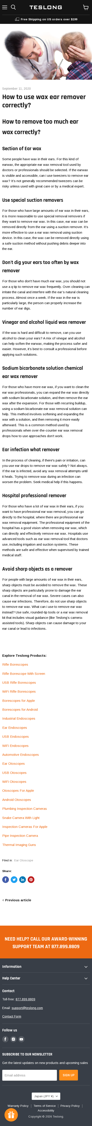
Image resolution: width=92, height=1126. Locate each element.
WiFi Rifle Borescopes (19, 691)
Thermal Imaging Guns (19, 845)
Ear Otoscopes (13, 763)
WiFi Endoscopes (15, 746)
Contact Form (11, 1016)
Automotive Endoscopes (20, 754)
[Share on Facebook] (5, 879)
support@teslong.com (27, 1008)
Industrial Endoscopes (18, 718)
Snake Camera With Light (21, 818)
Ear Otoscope (23, 860)
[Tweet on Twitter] (14, 879)
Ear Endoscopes (14, 727)
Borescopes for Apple (18, 700)
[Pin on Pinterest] (31, 879)
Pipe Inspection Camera (20, 835)
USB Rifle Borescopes (19, 682)
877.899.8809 (25, 999)
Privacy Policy (70, 1105)
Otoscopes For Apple (18, 790)
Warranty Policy (18, 1105)
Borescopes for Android (20, 709)
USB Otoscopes (14, 773)
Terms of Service (44, 1105)
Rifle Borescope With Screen (23, 673)
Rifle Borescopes (15, 664)
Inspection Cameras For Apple (24, 827)
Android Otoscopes (16, 800)
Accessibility (46, 1110)
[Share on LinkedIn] (22, 879)
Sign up (68, 1075)
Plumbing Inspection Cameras (24, 808)
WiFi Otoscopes (14, 781)
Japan (44, 1096)
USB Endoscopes (15, 736)
